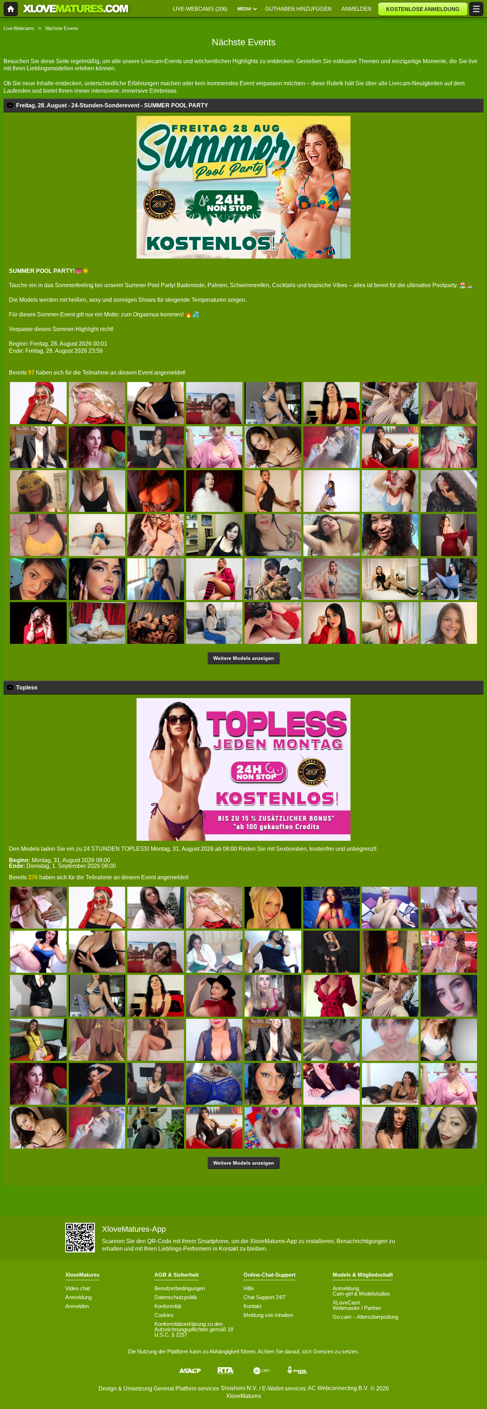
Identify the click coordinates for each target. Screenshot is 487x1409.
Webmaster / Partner (357, 1308)
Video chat (77, 1288)
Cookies (164, 1315)
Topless (26, 688)
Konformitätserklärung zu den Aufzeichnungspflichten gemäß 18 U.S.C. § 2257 (193, 1329)
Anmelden (77, 1306)
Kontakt (252, 1306)
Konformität (167, 1306)
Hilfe (249, 1288)
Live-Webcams (19, 28)
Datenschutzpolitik (175, 1297)
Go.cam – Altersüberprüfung (365, 1317)
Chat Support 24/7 (265, 1297)
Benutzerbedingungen (179, 1288)
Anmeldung (78, 1297)
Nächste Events (61, 28)
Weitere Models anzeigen (243, 658)
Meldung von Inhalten (268, 1315)
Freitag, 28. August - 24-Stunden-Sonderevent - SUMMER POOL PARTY (112, 105)
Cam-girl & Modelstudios (361, 1294)
